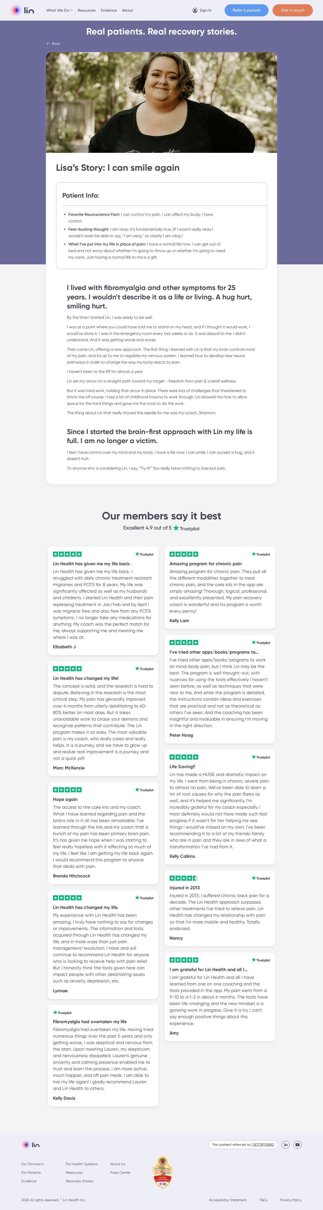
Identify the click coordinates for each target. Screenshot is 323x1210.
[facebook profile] (287, 1145)
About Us (117, 1164)
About (127, 10)
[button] (59, 10)
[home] (22, 10)
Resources (87, 10)
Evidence (109, 10)
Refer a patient (246, 10)
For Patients (31, 1172)
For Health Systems (82, 1164)
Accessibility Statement (228, 1200)
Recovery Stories (79, 1181)
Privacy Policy (291, 1200)
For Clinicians (32, 1164)
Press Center (120, 1172)
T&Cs (263, 1200)
